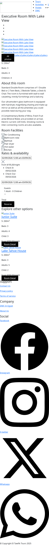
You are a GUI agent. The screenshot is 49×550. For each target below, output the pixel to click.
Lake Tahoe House (14, 251)
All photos (8, 58)
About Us (4, 311)
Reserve (8, 204)
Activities (39, 4)
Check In (10, 167)
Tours (38, 1)
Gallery (17, 55)
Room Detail (10, 244)
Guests (7, 188)
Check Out (10, 173)
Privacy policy (6, 291)
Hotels (38, 7)
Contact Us (5, 286)
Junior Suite (9, 217)
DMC (37, 10)
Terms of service (8, 296)
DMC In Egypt (6, 305)
